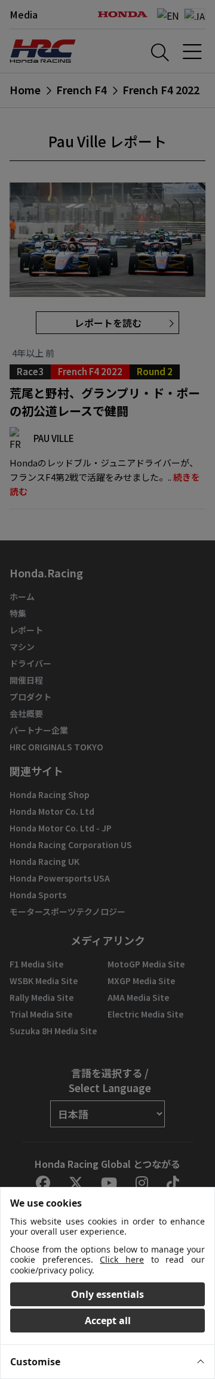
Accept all (108, 1320)
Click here (122, 1259)
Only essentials (107, 1294)
